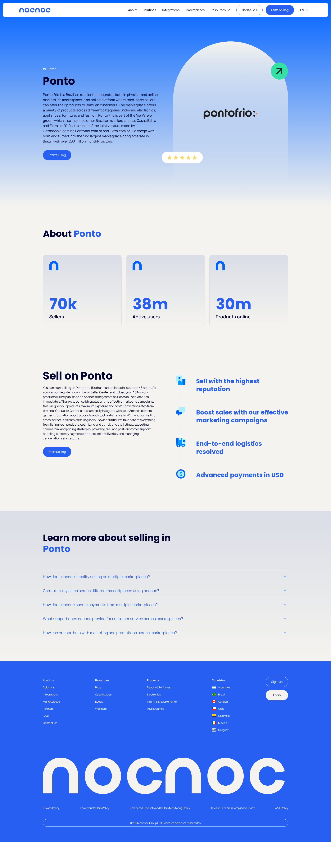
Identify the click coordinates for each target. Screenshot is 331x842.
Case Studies (103, 694)
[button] (220, 10)
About (132, 10)
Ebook (99, 701)
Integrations (170, 10)
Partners (48, 708)
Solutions (149, 10)
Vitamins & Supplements (162, 701)
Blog (98, 687)
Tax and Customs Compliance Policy (233, 808)
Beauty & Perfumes (158, 687)
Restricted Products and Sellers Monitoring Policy (160, 808)
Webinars (101, 708)
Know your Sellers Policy (94, 808)
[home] (34, 9)
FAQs (46, 716)
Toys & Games (155, 708)
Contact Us (50, 723)
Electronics (154, 694)
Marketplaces (195, 10)
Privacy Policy (51, 808)
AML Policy (281, 808)
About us (48, 680)
